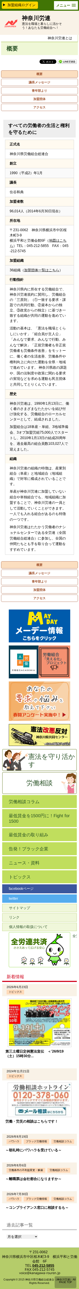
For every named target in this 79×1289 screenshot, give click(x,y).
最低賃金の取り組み (28, 834)
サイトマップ (19, 908)
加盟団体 (39, 99)
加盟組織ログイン (21, 5)
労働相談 (39, 783)
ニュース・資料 (24, 862)
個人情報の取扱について (28, 927)
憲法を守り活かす (51, 760)
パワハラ (14, 1141)
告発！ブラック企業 (28, 848)
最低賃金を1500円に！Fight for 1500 (39, 818)
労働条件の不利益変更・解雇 (26, 1170)
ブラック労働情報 (36, 1141)
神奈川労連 (36, 18)
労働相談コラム (24, 801)
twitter (13, 898)
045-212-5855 (43, 1266)
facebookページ (21, 888)
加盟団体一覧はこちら (41, 270)
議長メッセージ (39, 82)
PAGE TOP (65, 1282)
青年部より (39, 90)
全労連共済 (74, 936)
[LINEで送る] (67, 61)
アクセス (39, 107)
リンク (14, 917)
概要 (39, 74)
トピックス (20, 876)
